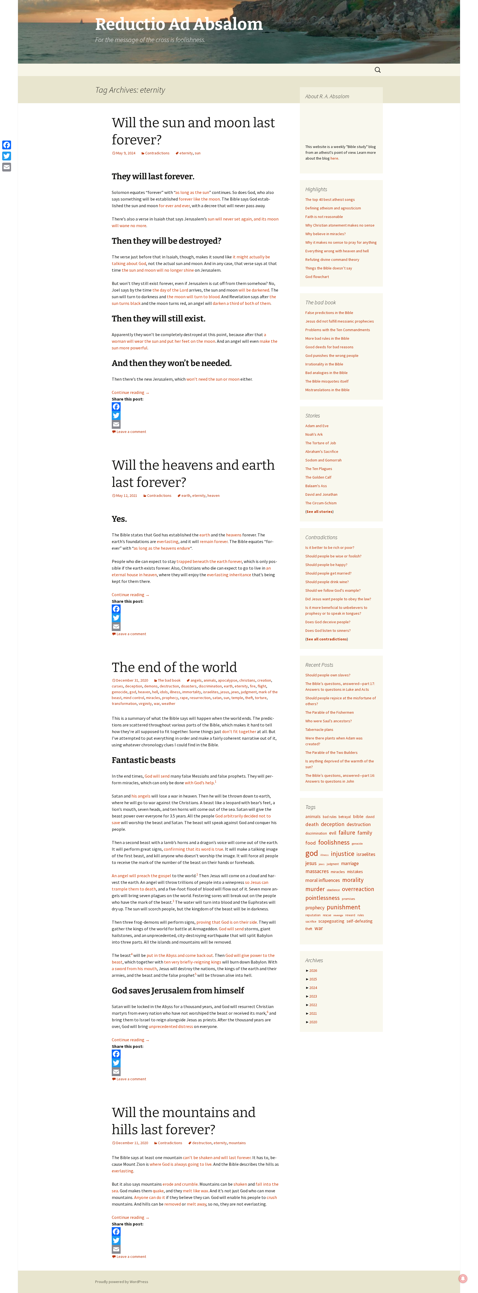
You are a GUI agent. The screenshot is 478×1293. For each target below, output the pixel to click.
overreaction (358, 889)
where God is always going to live (181, 1164)
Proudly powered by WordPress (121, 1281)
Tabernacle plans (319, 729)
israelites (211, 691)
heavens (233, 535)
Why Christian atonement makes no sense (340, 225)
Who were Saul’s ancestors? (328, 720)
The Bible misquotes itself (327, 381)
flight (262, 686)
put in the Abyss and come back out (180, 955)
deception (133, 686)
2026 (313, 970)
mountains (237, 1142)
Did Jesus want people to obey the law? (338, 598)
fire (253, 686)
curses (117, 686)
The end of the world (174, 668)
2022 (313, 1004)
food (310, 843)
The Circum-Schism (321, 502)
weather (168, 703)
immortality (191, 691)
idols (164, 691)
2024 (313, 987)
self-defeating (360, 921)
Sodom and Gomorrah (323, 460)
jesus (224, 691)
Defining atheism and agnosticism (333, 208)
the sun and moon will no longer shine (158, 270)
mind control (133, 697)
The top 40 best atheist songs (330, 199)
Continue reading (131, 392)
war (157, 703)
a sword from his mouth (134, 968)
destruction (169, 686)
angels (196, 680)
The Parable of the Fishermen (329, 712)
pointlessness (322, 898)
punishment (343, 907)
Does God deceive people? (327, 621)
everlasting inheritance (229, 574)
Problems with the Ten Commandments (337, 329)
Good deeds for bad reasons (329, 346)
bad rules (329, 816)
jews (235, 691)
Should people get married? (328, 573)
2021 (313, 1013)
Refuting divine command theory (332, 259)
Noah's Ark (314, 434)
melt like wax (195, 1190)
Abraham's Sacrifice (321, 451)
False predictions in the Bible (329, 312)
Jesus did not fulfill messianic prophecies (339, 321)
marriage (350, 863)
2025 (313, 979)
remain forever (214, 541)
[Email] (195, 424)
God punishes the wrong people (331, 355)
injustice (342, 854)
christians (247, 680)
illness (175, 691)
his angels (140, 796)
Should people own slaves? (327, 675)
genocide (120, 691)
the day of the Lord (170, 290)
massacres (317, 871)
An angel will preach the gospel (141, 875)
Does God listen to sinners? (328, 630)
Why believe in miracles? (325, 233)
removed (172, 1204)
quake (158, 1190)
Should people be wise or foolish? (333, 556)
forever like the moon (199, 199)
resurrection (200, 697)
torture (261, 697)
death (312, 824)
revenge (338, 915)
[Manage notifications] (463, 1278)
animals (210, 680)
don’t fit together (239, 731)
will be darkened (253, 290)
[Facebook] (195, 406)
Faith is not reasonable (324, 216)
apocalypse (227, 680)
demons (151, 686)
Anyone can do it (149, 1197)
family (364, 832)
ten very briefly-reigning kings (192, 962)
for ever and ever (174, 205)
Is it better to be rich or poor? (329, 547)
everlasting (167, 541)
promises (348, 899)
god (132, 691)
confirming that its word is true (193, 849)
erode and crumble (180, 1184)
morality (352, 880)
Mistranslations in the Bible (327, 389)
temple (237, 697)
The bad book (169, 680)
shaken (240, 1184)
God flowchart (317, 276)
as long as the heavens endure (162, 548)
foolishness (334, 842)
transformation (124, 703)
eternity (186, 152)
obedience (333, 890)
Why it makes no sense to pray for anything (341, 242)
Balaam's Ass (316, 485)
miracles (153, 697)
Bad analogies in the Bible (326, 372)
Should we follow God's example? (333, 590)
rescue (327, 915)
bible (358, 816)
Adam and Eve (317, 425)
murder (315, 889)
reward (350, 915)
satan (217, 697)
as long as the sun (192, 192)
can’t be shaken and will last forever (217, 1157)
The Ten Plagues (318, 468)
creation (264, 680)
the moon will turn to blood (193, 296)
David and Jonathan (321, 494)
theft (249, 697)
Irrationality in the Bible (324, 364)
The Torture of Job (320, 442)
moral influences (322, 880)
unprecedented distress (171, 1026)
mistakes (355, 871)
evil (332, 833)
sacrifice (310, 921)
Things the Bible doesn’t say (328, 268)
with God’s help (199, 782)
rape (184, 697)
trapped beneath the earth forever (209, 561)
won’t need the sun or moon (213, 379)
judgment (249, 691)
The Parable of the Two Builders (331, 752)
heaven (213, 495)
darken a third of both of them (242, 303)
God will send (157, 776)
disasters (189, 686)
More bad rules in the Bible (327, 338)
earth (185, 495)
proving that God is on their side (226, 922)
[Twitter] (195, 415)
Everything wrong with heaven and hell (337, 250)
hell (155, 691)
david (370, 816)
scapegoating (331, 921)
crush (272, 1197)
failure (347, 832)
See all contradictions (326, 639)
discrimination (210, 686)
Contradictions (157, 152)
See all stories (319, 511)
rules (360, 915)
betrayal (345, 816)
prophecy (170, 697)
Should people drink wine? (327, 581)
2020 (313, 1021)
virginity (145, 703)
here (334, 158)
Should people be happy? (326, 564)
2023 (313, 996)
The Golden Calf (318, 477)
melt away (196, 1204)
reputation (313, 915)
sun (198, 152)
